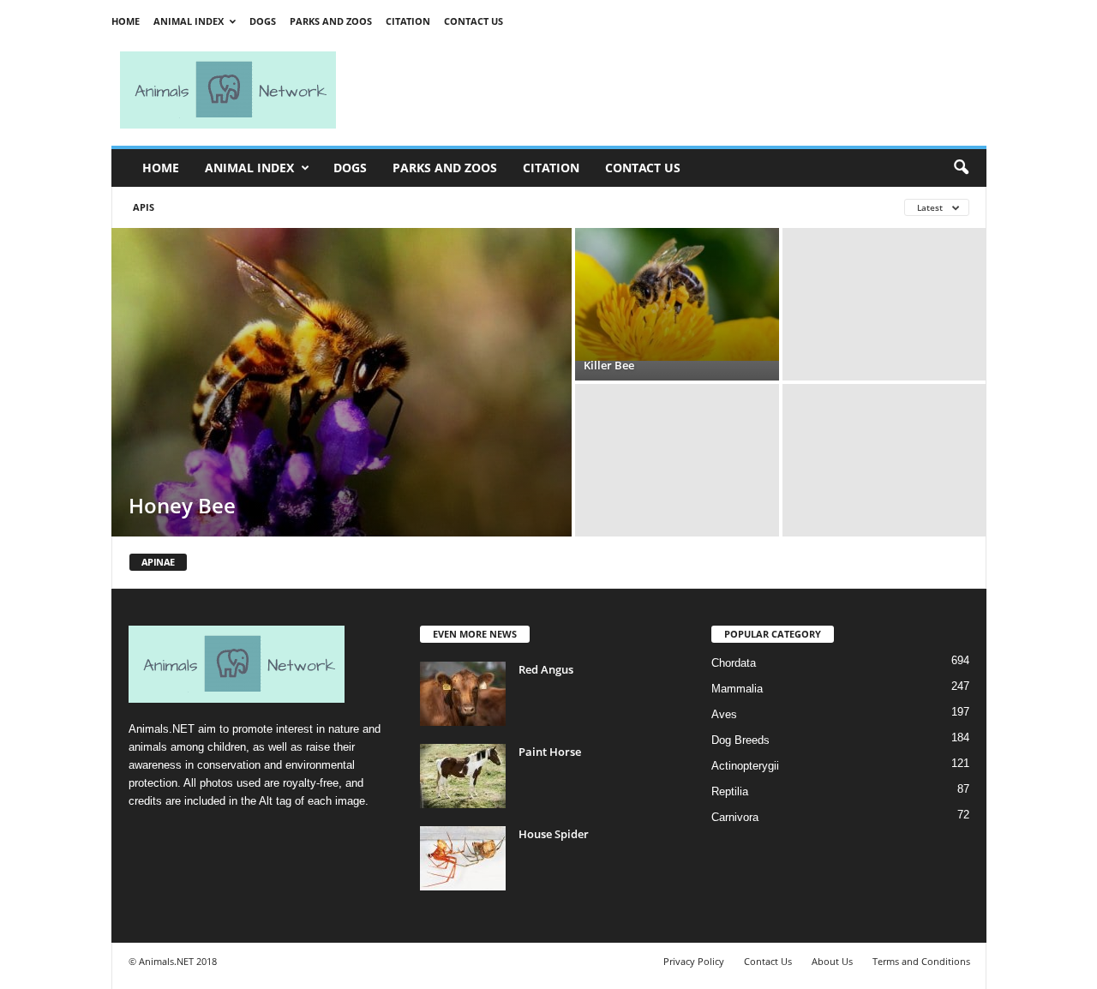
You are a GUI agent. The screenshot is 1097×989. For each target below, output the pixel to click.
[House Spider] (463, 858)
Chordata (733, 662)
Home (125, 21)
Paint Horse (550, 751)
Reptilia (729, 791)
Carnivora (734, 817)
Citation (408, 21)
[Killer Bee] (677, 294)
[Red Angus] (463, 694)
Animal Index (188, 21)
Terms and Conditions (921, 961)
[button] (961, 168)
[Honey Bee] (341, 382)
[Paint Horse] (463, 776)
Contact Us (473, 21)
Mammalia (737, 688)
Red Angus (546, 669)
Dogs (262, 21)
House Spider (554, 834)
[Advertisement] (668, 90)
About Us (832, 961)
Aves (724, 714)
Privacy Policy (693, 961)
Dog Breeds (740, 740)
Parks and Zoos (331, 21)
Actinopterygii (745, 765)
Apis (143, 207)
